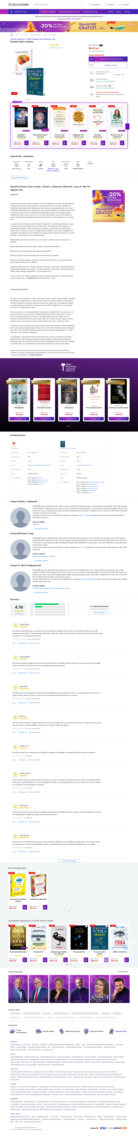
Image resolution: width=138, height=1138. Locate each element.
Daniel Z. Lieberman (17, 39)
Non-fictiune (43, 482)
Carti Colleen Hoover (39, 1062)
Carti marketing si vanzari (17, 1021)
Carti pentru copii (46, 1021)
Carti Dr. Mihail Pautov (44, 1064)
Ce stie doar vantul (47, 1074)
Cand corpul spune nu (43, 1101)
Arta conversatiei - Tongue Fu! (103, 1104)
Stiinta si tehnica (43, 480)
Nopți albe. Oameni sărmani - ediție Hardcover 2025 (25, 1074)
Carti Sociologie (92, 488)
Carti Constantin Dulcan (116, 1021)
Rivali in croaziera (30, 1089)
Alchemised (69, 408)
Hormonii (69, 1077)
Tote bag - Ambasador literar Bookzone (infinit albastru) (105, 1074)
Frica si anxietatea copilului (115, 1089)
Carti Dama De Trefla (107, 1062)
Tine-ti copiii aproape (16, 1094)
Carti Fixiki (87, 1062)
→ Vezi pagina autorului (40, 529)
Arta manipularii (81, 1101)
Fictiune (78, 1044)
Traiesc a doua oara (56, 1086)
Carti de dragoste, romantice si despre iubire (85, 1013)
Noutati (110, 11)
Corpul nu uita (72, 1101)
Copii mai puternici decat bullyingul (20, 1092)
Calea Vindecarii (118, 1092)
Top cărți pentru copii (90, 11)
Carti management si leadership (106, 1017)
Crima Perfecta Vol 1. (30, 1101)
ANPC (12, 1121)
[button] (14, 72)
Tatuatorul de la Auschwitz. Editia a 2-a (83, 1106)
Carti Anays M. (79, 1062)
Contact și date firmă (69, 1119)
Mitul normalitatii (93, 1089)
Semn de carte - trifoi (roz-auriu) (77, 1074)
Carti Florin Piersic (120, 1062)
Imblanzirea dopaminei (40, 556)
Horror (83, 1044)
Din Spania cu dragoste (17, 1089)
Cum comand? (54, 1116)
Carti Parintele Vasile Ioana (98, 1021)
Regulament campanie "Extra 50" (20, 1116)
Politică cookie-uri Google (106, 1119)
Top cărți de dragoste (48, 11)
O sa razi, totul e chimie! (68, 448)
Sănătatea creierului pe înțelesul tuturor (21, 137)
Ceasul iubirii (14, 1086)
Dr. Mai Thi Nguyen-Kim (34, 39)
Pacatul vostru (14, 1079)
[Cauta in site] (82, 5)
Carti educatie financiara (86, 1017)
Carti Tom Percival (26, 1062)
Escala (118, 1101)
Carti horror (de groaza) (61, 1013)
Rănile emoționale (15, 1109)
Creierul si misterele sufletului (73, 1094)
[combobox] (56, 5)
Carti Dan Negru (89, 1059)
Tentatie (84, 1092)
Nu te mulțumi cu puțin (60, 1074)
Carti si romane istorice (34, 1049)
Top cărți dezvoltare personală (69, 11)
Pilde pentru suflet (78, 1077)
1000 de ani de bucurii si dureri (105, 1086)
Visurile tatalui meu (32, 1086)
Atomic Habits (41, 1106)
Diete (49, 1047)
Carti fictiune (46, 1013)
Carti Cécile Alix (95, 1062)
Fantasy (12, 1047)
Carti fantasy (117, 1013)
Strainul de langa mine (119, 1104)
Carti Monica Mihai (100, 1059)
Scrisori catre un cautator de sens (103, 1077)
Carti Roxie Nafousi (91, 1056)
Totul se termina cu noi (64, 1104)
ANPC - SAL (18, 1121)
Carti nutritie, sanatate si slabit (37, 1047)
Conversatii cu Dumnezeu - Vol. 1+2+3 (31, 1104)
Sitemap (99, 1116)
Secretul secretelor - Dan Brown (106, 1094)
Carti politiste (106, 1013)
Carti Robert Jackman (46, 1059)
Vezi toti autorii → (124, 971)
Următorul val (38, 952)
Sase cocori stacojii (55, 1089)
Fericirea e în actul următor (119, 408)
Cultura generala (92, 486)
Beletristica (43, 1044)
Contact (127, 11)
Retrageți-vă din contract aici (32, 1121)
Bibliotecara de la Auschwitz (30, 1109)
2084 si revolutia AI (120, 952)
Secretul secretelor (44, 408)
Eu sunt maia (22, 1086)
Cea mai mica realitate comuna (59, 588)
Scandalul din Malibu (42, 1089)
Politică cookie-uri (91, 1119)
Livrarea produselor (66, 1116)
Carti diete (50, 1017)
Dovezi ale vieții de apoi (18, 952)
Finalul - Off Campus (81, 1089)
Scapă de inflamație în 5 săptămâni (44, 1071)
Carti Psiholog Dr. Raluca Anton (19, 1059)
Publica (40, 168)
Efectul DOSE (113, 1071)
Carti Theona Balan (31, 1064)
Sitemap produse (109, 1116)
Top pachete (26, 1044)
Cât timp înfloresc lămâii (80, 1071)
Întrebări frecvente (42, 1116)
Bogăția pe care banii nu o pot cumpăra (78, 137)
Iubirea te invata (92, 1101)
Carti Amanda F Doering (53, 1062)
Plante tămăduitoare (60, 1077)
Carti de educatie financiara (74, 1047)
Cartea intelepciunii (30, 1106)
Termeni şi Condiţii (121, 1116)
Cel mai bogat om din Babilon (106, 1101)
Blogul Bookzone (121, 1119)
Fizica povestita (79, 952)
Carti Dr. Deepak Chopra (17, 1064)
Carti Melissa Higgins (67, 1062)
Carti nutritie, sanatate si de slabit (33, 1017)
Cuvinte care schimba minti (59, 1101)
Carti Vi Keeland (15, 1062)
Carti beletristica (15, 1013)
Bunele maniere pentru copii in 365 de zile (58, 1106)
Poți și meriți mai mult (94, 408)
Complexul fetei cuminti (88, 1086)
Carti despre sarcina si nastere (66, 1017)
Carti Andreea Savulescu (61, 1059)
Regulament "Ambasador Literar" (51, 1119)
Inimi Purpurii (102, 1089)
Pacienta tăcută (114, 1106)
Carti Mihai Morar (34, 1059)
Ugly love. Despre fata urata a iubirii (82, 1104)
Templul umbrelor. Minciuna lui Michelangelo (37, 1094)
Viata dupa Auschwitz (16, 1101)
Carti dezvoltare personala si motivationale (61, 1044)
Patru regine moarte (68, 1089)
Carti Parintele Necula (61, 1021)
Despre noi (81, 1119)
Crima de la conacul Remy (39, 1092)
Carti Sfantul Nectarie (58, 1064)
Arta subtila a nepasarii (102, 1106)
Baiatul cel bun (59, 1092)
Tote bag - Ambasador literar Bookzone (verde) (24, 1077)
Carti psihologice (15, 1017)
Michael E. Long (49, 39)
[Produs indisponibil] (106, 960)
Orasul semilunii (44, 1086)
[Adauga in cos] (26, 143)
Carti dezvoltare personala (31, 1013)
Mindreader (88, 1077)
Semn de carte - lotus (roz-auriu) (98, 1071)
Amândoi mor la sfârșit (17, 1106)
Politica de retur (78, 1116)
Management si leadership (18, 1049)
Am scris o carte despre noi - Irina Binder (100, 1092)
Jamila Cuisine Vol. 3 (58, 1094)
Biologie (39, 478)
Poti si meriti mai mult (89, 1094)
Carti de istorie (33, 1021)
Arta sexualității (14, 1104)
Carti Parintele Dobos (78, 1056)
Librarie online (11, 35)
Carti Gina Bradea (119, 1056)
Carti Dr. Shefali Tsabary (77, 1059)
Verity (122, 1106)
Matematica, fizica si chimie (95, 482)
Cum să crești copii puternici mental (59, 137)
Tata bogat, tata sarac (50, 1104)
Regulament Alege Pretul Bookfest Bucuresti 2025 (25, 1119)
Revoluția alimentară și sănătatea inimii (97, 137)
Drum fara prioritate (56, 1109)
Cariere (118, 11)
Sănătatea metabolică (46, 1077)
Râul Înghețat (19, 408)
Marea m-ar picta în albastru (64, 1071)
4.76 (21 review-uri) (56, 48)
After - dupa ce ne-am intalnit (71, 1086)
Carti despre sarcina (58, 1047)
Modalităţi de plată (89, 1116)
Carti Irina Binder (112, 1059)
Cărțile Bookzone (15, 1044)
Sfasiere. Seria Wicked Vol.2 (73, 1092)
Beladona (51, 1092)
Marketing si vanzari (110, 1047)
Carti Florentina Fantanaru (105, 1056)
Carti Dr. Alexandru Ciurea (78, 1021)
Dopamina (15, 448)
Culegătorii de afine (119, 1077)
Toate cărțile (35, 1044)
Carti (41, 484)
